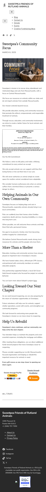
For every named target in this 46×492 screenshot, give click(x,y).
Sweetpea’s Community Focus (19, 46)
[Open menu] (5, 21)
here (35, 280)
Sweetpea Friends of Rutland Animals (20, 5)
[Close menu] (11, 12)
